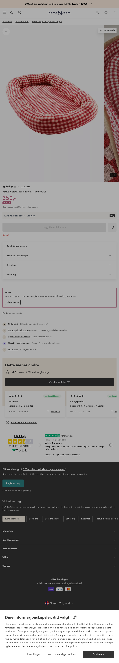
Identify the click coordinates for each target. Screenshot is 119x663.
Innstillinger (33, 654)
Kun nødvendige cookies (62, 654)
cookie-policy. (69, 646)
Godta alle (98, 654)
